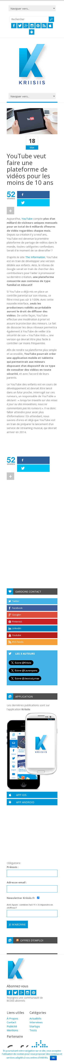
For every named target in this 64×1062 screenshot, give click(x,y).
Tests (33, 1030)
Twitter (15, 601)
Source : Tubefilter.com (26, 440)
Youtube (16, 635)
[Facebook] (33, 194)
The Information (35, 257)
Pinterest (17, 621)
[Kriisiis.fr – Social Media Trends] (32, 84)
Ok (53, 1058)
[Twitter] (33, 202)
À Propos (12, 1018)
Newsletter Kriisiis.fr (21, 898)
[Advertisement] (35, 486)
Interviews (36, 1022)
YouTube (27, 218)
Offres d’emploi (31, 940)
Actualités (35, 1018)
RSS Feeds (17, 641)
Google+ (16, 614)
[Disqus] (32, 536)
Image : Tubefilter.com (26, 448)
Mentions (12, 1030)
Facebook (17, 608)
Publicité (12, 1026)
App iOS (21, 795)
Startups (35, 1026)
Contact (11, 1022)
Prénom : (12, 867)
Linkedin (16, 628)
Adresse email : (17, 882)
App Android (25, 802)
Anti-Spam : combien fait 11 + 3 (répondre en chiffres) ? (30, 906)
